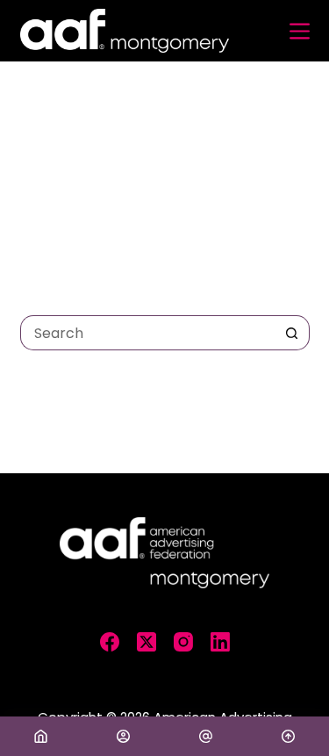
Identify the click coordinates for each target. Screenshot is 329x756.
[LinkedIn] (220, 642)
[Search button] (292, 332)
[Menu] (300, 31)
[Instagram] (183, 642)
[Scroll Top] (288, 736)
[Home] (40, 736)
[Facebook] (109, 642)
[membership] (123, 736)
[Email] (205, 736)
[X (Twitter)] (146, 642)
